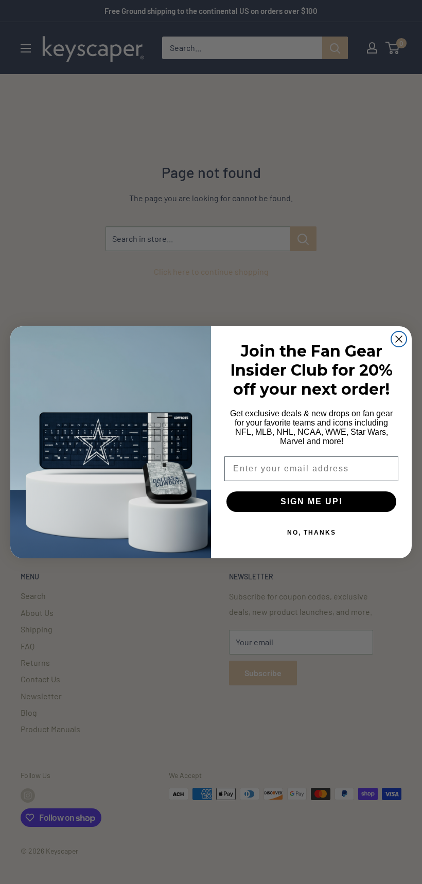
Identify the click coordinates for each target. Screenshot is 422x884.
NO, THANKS (311, 532)
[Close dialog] (399, 339)
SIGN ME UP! (311, 501)
